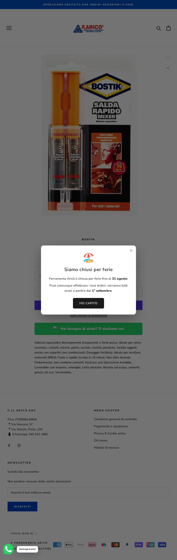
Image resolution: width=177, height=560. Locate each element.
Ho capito (88, 303)
